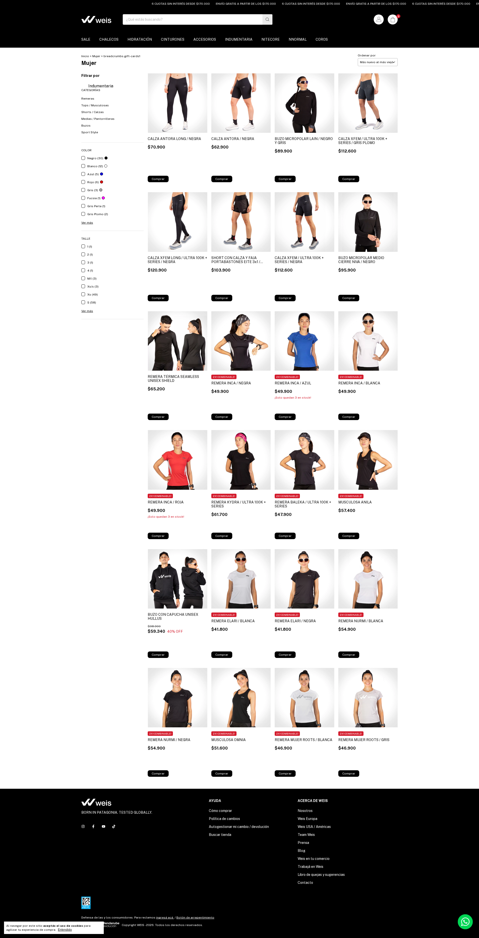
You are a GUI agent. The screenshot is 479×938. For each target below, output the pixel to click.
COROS (322, 39)
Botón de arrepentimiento (195, 917)
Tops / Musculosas (95, 105)
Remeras (87, 98)
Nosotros (305, 811)
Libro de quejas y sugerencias (321, 875)
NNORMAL (298, 39)
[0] (393, 19)
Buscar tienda (220, 835)
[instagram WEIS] (83, 826)
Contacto (305, 883)
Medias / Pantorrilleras (98, 119)
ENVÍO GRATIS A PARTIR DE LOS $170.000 (226, 3)
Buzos (86, 125)
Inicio (85, 56)
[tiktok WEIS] (114, 826)
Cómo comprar (220, 811)
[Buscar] (267, 19)
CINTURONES (172, 39)
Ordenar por (367, 55)
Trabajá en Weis (310, 867)
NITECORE (270, 39)
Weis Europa (307, 819)
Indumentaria (100, 86)
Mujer (96, 56)
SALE (85, 39)
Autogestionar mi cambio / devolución (239, 827)
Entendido (65, 930)
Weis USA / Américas (314, 827)
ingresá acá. (165, 917)
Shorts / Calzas (92, 112)
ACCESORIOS (204, 39)
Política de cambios (224, 819)
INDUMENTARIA (238, 39)
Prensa (303, 843)
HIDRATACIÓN (139, 39)
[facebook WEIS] (93, 826)
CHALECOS (109, 39)
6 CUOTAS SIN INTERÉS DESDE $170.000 (161, 3)
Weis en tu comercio (314, 859)
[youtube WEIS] (103, 826)
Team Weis (306, 835)
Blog (301, 851)
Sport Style (89, 132)
